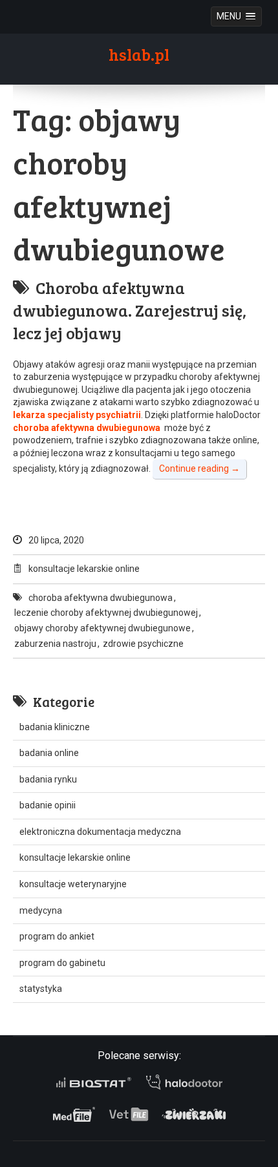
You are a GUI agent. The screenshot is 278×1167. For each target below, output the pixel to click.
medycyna (40, 910)
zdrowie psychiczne (143, 643)
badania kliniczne (54, 727)
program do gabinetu (62, 963)
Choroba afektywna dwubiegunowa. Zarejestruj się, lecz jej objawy (129, 310)
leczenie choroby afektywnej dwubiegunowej (106, 612)
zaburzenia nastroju (55, 643)
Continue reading (199, 468)
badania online (49, 753)
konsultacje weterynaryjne (73, 884)
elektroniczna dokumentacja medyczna (100, 831)
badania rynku (48, 779)
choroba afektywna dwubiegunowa (100, 598)
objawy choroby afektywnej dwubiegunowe (102, 628)
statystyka (40, 988)
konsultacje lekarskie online (84, 568)
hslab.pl (139, 54)
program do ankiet (56, 936)
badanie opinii (47, 805)
